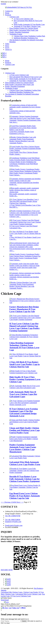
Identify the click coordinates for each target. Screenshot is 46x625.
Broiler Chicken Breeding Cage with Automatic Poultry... (21, 142)
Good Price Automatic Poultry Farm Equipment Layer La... (21, 132)
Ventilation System (15, 34)
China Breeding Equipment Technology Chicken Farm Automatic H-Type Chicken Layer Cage (24, 346)
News (7, 46)
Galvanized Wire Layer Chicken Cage (28, 594)
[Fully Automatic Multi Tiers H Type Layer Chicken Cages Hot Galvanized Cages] (25, 388)
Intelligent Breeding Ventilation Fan (26, 38)
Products (8, 15)
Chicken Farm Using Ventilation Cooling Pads (29, 36)
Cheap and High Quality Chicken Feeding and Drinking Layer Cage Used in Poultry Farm (24, 430)
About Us (8, 49)
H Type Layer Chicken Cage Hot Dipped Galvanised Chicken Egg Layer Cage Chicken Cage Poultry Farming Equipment (24, 327)
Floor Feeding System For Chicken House (23, 28)
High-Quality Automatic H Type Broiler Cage (29, 24)
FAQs (7, 47)
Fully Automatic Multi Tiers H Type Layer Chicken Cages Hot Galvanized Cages (23, 394)
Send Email (5, 600)
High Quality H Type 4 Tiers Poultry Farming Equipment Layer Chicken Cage (24, 379)
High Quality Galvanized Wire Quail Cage (23, 30)
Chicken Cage (14, 17)
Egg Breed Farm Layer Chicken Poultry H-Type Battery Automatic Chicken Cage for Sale (24, 495)
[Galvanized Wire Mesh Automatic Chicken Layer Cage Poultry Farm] (25, 458)
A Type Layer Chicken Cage (23, 19)
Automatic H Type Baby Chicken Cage (27, 26)
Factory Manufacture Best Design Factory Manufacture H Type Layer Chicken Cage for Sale (24, 309)
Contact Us (9, 11)
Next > (19, 502)
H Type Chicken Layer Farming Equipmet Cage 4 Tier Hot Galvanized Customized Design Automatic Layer (23, 412)
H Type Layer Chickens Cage (20, 596)
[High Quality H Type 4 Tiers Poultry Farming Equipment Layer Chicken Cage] (25, 373)
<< (2, 502)
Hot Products (38, 588)
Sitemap (3, 590)
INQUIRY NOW (7, 570)
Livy (7, 602)
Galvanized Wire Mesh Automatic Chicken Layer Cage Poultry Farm (24, 463)
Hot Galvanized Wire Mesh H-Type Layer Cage (25, 77)
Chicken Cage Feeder (30, 592)
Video (7, 44)
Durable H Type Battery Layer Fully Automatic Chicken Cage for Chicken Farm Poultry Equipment (24, 478)
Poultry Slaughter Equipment (19, 32)
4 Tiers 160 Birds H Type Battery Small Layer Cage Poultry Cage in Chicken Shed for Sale (24, 364)
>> (23, 502)
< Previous (7, 502)
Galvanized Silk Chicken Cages (11, 592)
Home (7, 13)
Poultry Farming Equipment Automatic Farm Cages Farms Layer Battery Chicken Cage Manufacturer (22, 448)
